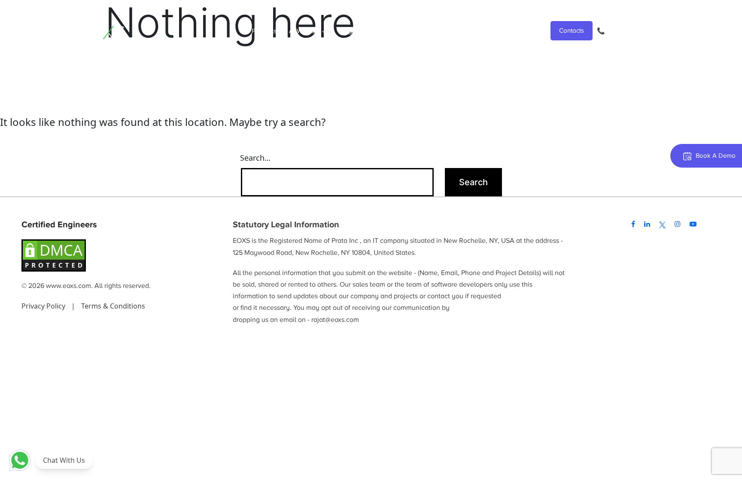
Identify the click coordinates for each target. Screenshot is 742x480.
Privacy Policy (44, 306)
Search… (255, 158)
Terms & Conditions (113, 306)
